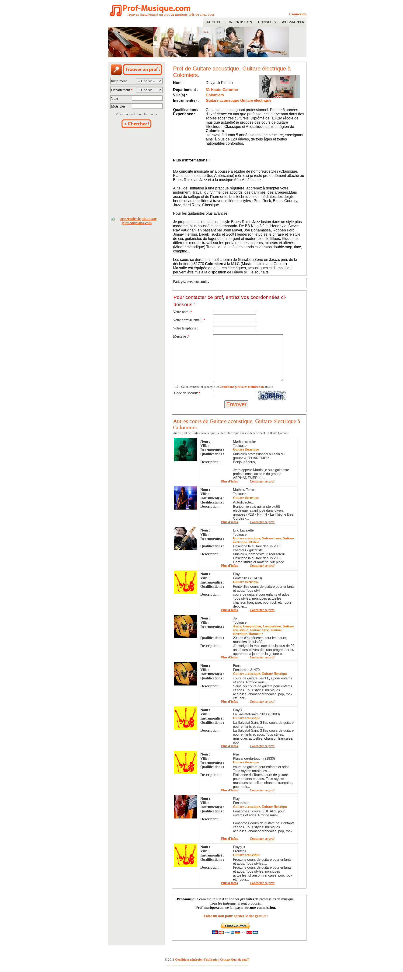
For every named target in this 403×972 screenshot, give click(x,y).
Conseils (267, 22)
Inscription (240, 22)
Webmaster (293, 22)
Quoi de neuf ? (240, 959)
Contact (225, 959)
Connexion (297, 14)
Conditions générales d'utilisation (242, 386)
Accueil (214, 22)
